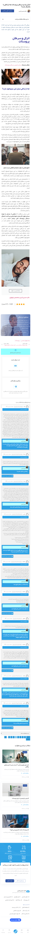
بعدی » (28, 739)
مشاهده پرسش (23, 409)
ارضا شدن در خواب (15, 291)
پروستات (17, 340)
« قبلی (28, 737)
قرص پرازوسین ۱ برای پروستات (20, 798)
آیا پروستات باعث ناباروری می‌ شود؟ (19, 830)
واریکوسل (25, 752)
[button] (2, 19)
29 (5, 737)
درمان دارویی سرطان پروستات (13, 65)
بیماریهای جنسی (25, 340)
